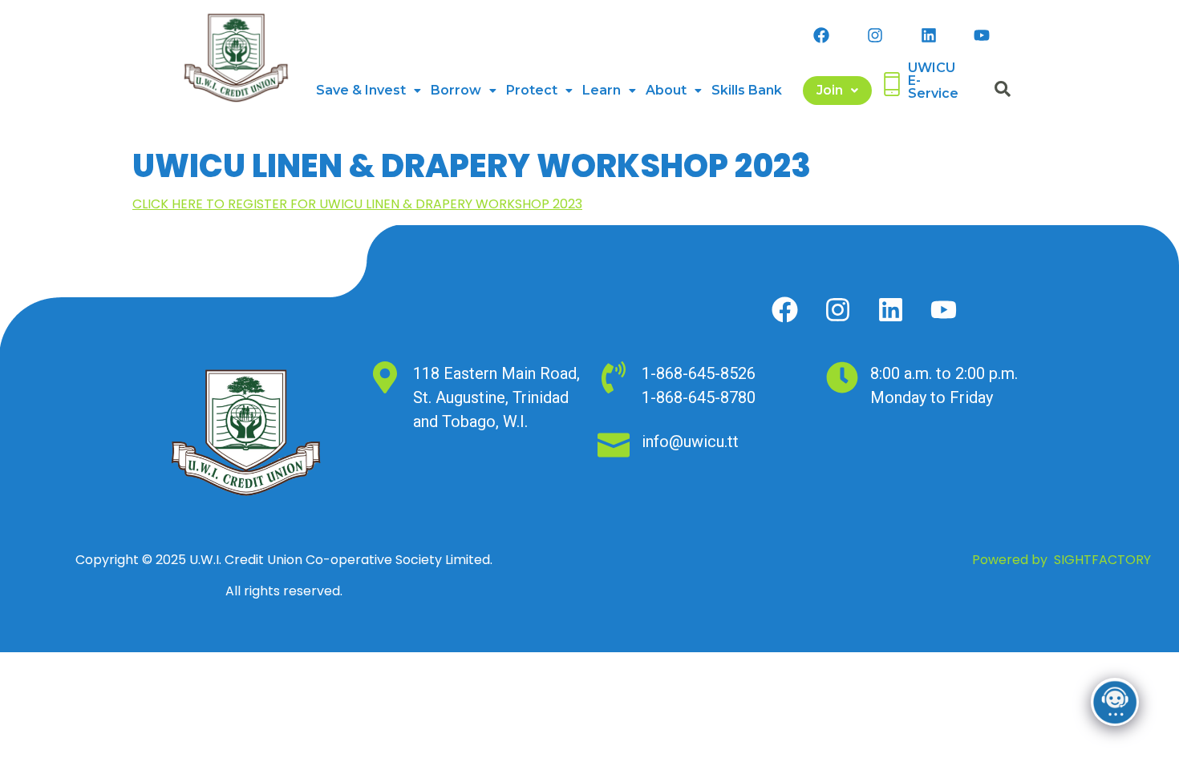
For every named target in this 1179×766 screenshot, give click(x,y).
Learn (601, 90)
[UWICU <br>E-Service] (892, 84)
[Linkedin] (929, 35)
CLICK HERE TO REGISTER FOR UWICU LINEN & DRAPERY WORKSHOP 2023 (357, 204)
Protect (531, 90)
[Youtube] (982, 35)
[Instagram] (875, 35)
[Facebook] (821, 35)
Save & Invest (361, 90)
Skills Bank (746, 90)
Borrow (456, 90)
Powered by (1061, 559)
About (666, 90)
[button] (368, 90)
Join (829, 90)
